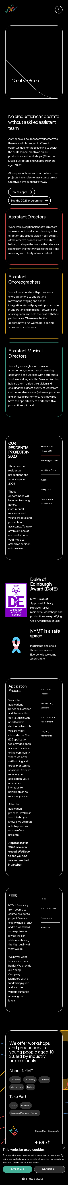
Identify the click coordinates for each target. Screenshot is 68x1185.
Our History (30, 1079)
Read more (33, 1162)
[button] (34, 1179)
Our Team (44, 1079)
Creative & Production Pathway (25, 1113)
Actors (14, 1105)
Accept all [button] (17, 1169)
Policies (30, 1087)
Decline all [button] (49, 1169)
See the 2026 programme (27, 200)
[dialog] (34, 1164)
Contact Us (53, 1131)
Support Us (40, 1131)
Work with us (16, 1087)
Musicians (25, 1105)
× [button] (64, 1147)
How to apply (19, 192)
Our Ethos (15, 1079)
